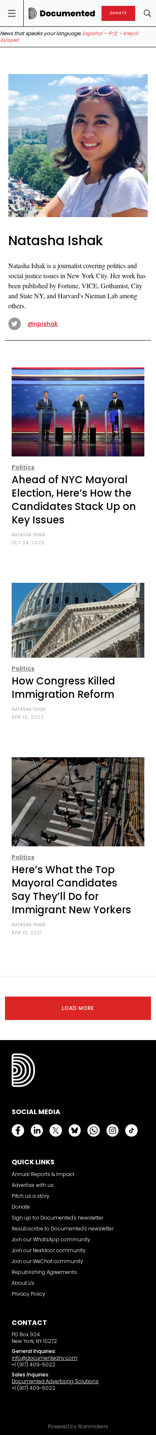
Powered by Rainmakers (78, 1426)
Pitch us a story (31, 1195)
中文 (113, 33)
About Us (23, 1282)
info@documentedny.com (44, 1357)
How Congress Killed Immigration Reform (63, 687)
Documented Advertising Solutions (55, 1381)
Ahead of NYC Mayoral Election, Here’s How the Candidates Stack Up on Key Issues (74, 500)
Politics (23, 467)
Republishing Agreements (44, 1272)
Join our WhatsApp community (51, 1239)
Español (92, 33)
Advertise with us (33, 1185)
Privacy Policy (28, 1293)
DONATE (118, 13)
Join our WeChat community (47, 1261)
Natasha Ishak (28, 535)
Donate (21, 1206)
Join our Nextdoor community (49, 1250)
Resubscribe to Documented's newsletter (63, 1228)
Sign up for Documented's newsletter (57, 1217)
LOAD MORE (78, 1008)
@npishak (42, 324)
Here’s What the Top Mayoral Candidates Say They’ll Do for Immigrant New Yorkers (71, 890)
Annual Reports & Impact (43, 1174)
